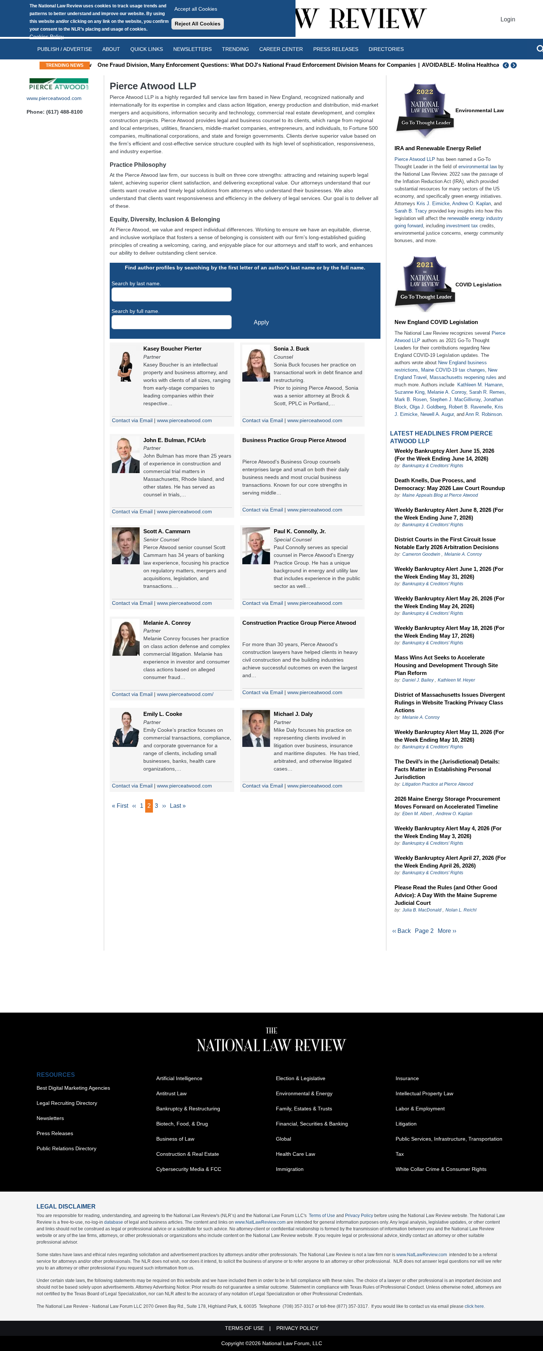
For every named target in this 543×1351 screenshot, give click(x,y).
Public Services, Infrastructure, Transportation (449, 1139)
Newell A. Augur (437, 414)
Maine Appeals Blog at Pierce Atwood (440, 495)
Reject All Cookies (198, 24)
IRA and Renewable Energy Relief (438, 148)
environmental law (477, 166)
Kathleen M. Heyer (456, 680)
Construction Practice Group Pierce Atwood (299, 623)
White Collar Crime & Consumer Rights (441, 1169)
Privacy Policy (359, 1215)
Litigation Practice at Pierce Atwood (437, 784)
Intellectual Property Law (424, 1093)
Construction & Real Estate (187, 1154)
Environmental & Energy (304, 1093)
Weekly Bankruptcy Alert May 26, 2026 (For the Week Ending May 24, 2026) (450, 602)
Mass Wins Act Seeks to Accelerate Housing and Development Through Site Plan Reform (446, 665)
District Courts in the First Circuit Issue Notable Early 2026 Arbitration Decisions (447, 543)
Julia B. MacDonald (421, 910)
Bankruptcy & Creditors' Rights (432, 465)
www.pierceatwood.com (54, 98)
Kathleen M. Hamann (479, 384)
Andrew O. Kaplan (471, 203)
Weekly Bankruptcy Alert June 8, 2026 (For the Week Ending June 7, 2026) (449, 514)
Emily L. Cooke (162, 714)
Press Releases (55, 1133)
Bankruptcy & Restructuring (188, 1109)
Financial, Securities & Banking (312, 1124)
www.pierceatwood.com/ (185, 694)
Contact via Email (132, 420)
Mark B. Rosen (411, 399)
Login (508, 19)
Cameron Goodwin (421, 554)
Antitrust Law (171, 1093)
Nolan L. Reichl (461, 910)
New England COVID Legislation (436, 322)
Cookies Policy (47, 36)
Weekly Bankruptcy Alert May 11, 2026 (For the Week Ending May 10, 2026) (449, 736)
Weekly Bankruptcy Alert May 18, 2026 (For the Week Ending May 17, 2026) (450, 632)
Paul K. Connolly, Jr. (300, 531)
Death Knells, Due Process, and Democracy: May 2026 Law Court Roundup (450, 484)
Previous (506, 65)
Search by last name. (136, 283)
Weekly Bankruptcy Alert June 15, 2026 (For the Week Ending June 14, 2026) (444, 455)
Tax (400, 1154)
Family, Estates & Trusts (304, 1109)
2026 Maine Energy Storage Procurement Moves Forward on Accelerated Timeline (447, 803)
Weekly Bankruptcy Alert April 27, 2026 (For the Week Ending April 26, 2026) (450, 862)
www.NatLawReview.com (260, 1222)
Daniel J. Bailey (418, 680)
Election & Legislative (300, 1078)
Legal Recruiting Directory (67, 1103)
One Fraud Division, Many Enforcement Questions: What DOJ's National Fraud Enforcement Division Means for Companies (253, 65)
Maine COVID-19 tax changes (453, 370)
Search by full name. (136, 311)
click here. (475, 1306)
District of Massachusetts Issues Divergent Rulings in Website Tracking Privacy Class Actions (450, 702)
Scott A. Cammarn (166, 531)
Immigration (290, 1169)
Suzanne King (409, 392)
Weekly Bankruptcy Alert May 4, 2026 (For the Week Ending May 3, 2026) (448, 832)
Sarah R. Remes (487, 392)
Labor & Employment (420, 1109)
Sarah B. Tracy (411, 211)
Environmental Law (479, 110)
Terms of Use (322, 1215)
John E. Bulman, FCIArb (174, 440)
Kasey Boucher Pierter (172, 348)
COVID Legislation (478, 284)
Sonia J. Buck (291, 348)
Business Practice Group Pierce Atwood (294, 440)
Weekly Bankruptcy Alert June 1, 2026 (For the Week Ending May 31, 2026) (449, 573)
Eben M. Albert (417, 813)
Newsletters (192, 49)
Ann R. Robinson (483, 414)
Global (283, 1139)
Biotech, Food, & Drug (182, 1124)
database (113, 1222)
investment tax (462, 225)
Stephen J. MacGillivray (455, 399)
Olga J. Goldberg (428, 407)
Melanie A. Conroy (167, 623)
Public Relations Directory (66, 1148)
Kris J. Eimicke (433, 203)
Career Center (281, 49)
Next (514, 65)
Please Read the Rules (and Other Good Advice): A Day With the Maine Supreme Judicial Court (446, 895)
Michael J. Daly (293, 714)
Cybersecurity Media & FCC (188, 1169)
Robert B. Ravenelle (470, 407)
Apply (261, 322)
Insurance (407, 1078)
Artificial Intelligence (179, 1078)
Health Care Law (295, 1154)
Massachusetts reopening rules (463, 377)
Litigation (406, 1124)
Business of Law (175, 1139)
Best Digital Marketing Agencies (73, 1088)
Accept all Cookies (195, 9)
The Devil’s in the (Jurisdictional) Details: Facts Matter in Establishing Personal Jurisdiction (447, 769)
